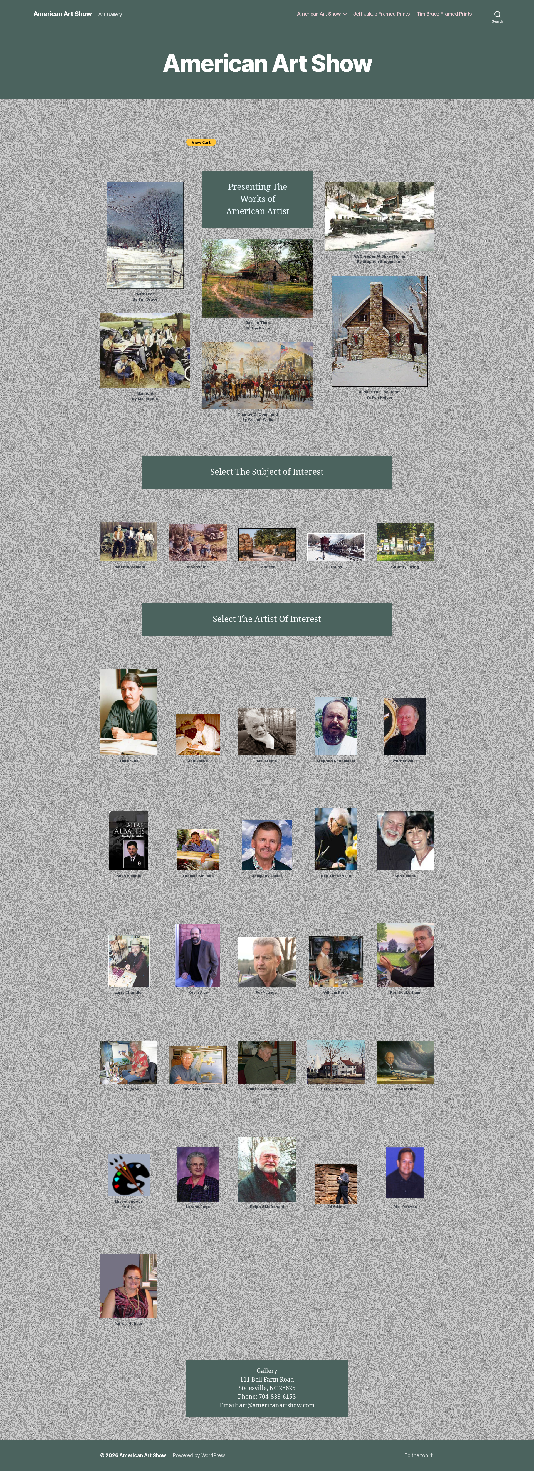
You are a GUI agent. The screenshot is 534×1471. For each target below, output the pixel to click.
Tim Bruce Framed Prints (444, 14)
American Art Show (62, 14)
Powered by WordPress (199, 1455)
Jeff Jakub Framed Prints (381, 14)
